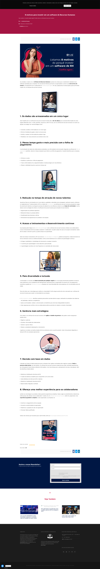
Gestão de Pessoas (26, 21)
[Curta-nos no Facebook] (69, 552)
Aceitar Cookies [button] (67, 5)
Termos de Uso (65, 476)
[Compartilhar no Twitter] (76, 39)
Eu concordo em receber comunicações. (63, 474)
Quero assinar (65, 480)
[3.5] (32, 444)
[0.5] (29, 444)
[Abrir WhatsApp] (97, 566)
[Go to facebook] (2, 566)
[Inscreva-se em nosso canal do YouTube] (66, 552)
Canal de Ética (72, 565)
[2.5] (31, 444)
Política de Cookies (62, 565)
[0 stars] (28, 444)
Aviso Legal (67, 565)
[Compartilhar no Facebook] (73, 39)
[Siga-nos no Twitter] (72, 552)
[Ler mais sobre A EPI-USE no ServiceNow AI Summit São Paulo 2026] (71, 509)
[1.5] (30, 444)
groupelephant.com (48, 565)
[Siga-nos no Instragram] (75, 552)
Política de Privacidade (72, 475)
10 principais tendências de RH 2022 (59, 415)
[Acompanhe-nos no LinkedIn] (64, 552)
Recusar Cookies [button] (33, 5)
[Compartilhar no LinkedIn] (79, 39)
